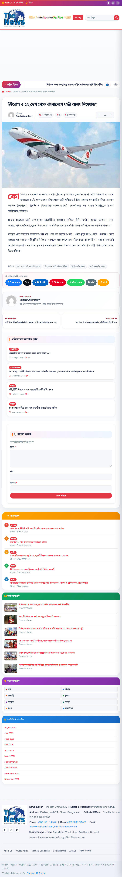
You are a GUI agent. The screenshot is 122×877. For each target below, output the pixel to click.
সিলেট (67, 702)
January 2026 (10, 767)
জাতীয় (8, 92)
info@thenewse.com (65, 826)
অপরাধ (12, 404)
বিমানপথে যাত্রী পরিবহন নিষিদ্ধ (56, 266)
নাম (12, 471)
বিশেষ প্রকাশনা (85, 851)
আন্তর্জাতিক (13, 349)
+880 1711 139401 (47, 822)
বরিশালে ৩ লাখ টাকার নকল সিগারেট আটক (28, 542)
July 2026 (8, 733)
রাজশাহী (11, 695)
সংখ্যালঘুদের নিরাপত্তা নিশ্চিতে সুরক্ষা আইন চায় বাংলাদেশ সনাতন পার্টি (48, 665)
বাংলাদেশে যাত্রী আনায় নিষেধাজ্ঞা (29, 266)
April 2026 (9, 750)
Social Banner (59, 851)
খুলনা (67, 695)
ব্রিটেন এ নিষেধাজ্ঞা (78, 266)
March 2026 (9, 756)
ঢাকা (9, 689)
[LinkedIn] (118, 3)
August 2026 (10, 727)
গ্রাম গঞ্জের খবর (15, 367)
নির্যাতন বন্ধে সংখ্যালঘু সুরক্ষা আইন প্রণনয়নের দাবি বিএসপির (60, 84)
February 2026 (11, 762)
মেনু (79, 17)
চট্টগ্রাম (67, 689)
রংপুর (10, 708)
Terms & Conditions (41, 851)
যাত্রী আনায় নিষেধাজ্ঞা (97, 266)
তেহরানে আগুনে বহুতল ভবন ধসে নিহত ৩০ (29, 353)
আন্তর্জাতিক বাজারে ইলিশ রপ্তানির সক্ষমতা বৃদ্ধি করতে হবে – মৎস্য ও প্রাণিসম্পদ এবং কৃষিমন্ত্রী (49, 583)
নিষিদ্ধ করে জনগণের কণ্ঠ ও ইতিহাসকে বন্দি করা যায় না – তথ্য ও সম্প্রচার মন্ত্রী (51, 628)
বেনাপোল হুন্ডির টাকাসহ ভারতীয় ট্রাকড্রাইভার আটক (33, 408)
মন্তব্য (13, 447)
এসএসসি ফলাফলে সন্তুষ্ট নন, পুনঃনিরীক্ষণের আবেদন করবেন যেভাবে (39, 555)
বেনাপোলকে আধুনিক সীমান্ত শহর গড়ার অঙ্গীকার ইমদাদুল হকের (45, 641)
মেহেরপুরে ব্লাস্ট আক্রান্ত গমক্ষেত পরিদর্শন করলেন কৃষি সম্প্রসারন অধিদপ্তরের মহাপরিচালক (51, 371)
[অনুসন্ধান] (116, 18)
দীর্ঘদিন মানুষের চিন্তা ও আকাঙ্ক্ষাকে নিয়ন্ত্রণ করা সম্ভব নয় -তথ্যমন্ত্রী (47, 653)
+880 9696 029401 (76, 822)
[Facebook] (108, 3)
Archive (72, 851)
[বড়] (111, 115)
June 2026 (9, 739)
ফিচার (13, 566)
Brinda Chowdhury (24, 116)
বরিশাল (11, 702)
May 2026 (8, 744)
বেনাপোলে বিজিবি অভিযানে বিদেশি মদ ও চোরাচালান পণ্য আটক (37, 528)
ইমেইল (13, 483)
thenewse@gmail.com (41, 826)
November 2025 (11, 779)
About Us (8, 851)
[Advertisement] (61, 57)
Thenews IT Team (36, 873)
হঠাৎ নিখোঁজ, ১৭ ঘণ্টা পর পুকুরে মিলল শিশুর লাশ (40, 616)
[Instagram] (113, 3)
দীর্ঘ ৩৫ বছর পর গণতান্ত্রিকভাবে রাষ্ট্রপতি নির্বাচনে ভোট (32, 569)
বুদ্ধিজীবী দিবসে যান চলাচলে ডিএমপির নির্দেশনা (31, 390)
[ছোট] (99, 115)
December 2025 (11, 773)
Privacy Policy (22, 851)
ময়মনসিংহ (69, 708)
